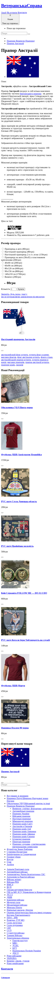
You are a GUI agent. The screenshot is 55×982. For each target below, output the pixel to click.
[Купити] (2, 350)
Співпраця (5, 977)
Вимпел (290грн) (12, 277)
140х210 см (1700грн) (14, 274)
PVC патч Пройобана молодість (17, 546)
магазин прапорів (15, 362)
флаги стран (46, 357)
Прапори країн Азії (21, 829)
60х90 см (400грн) (13, 265)
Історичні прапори (21, 839)
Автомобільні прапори (23, 811)
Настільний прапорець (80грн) (19, 252)
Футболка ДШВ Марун (13, 685)
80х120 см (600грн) (13, 268)
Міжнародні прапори (22, 821)
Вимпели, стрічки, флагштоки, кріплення (32, 808)
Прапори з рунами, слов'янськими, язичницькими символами (29, 845)
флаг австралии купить (28, 357)
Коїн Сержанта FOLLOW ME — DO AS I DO (24, 593)
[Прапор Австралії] (23, 76)
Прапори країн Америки (24, 831)
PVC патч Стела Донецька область (19, 501)
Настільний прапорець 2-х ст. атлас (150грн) (25, 254)
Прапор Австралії (15, 43)
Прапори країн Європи (23, 836)
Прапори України (20, 813)
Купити (21, 289)
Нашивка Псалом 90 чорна (15, 728)
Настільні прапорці (21, 819)
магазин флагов (8, 357)
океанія (19, 365)
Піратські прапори (21, 841)
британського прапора (30, 93)
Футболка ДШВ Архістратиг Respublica (21, 454)
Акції (3, 12)
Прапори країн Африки (23, 834)
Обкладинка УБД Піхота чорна (17, 407)
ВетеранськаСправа (21, 5)
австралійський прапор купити (16, 360)
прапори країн (8, 365)
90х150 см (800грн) (13, 271)
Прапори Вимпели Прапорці (21, 41)
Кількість (5, 289)
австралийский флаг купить (14, 354)
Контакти (22, 12)
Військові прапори (21, 816)
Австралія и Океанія (22, 826)
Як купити (12, 12)
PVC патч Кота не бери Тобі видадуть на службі (25, 640)
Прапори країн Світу (22, 824)
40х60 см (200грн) (13, 263)
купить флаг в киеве (39, 354)
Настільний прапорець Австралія (18, 339)
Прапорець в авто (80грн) (16, 249)
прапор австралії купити (37, 362)
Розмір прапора (11, 243)
